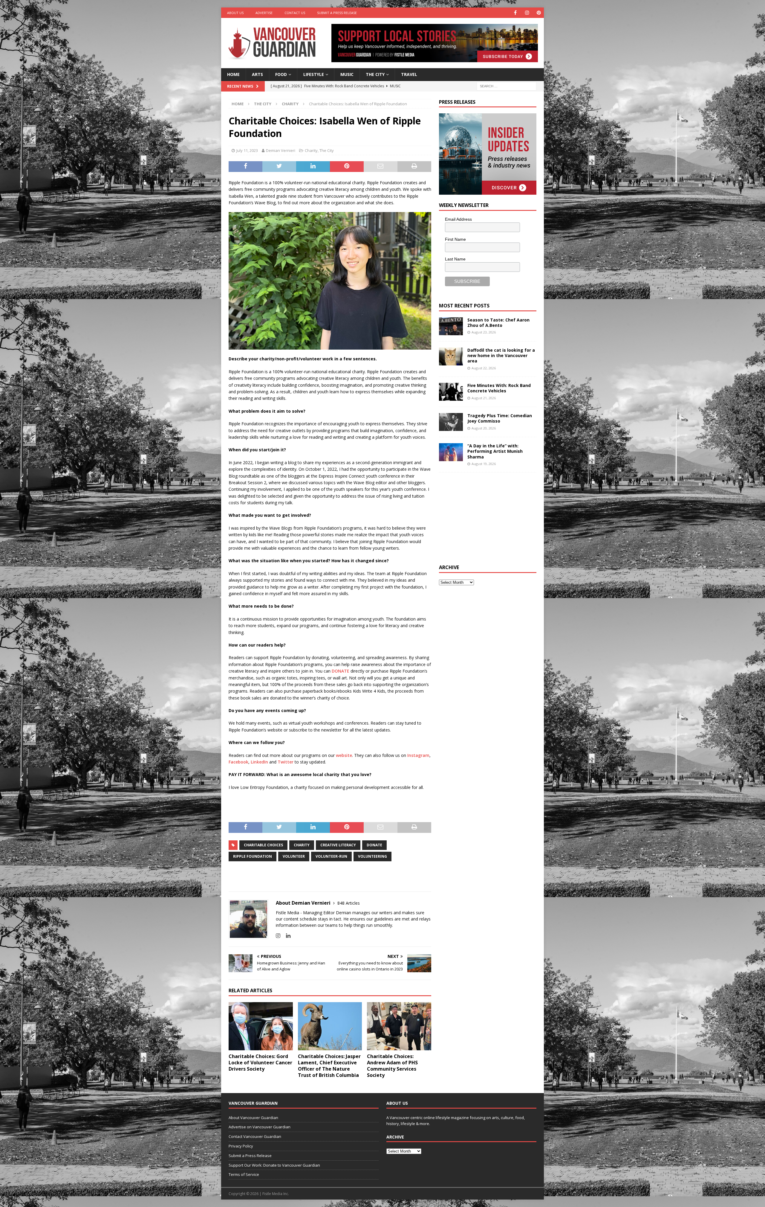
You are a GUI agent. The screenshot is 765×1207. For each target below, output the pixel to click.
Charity (311, 150)
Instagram (418, 755)
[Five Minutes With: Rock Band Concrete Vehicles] (451, 392)
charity (302, 845)
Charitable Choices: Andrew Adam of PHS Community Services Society (392, 1065)
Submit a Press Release (337, 12)
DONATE (340, 671)
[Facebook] (515, 12)
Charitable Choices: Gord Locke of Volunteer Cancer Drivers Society (260, 1062)
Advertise (264, 12)
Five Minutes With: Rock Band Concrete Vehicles (499, 388)
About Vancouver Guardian (253, 1117)
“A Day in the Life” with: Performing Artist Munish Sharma (495, 451)
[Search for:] (506, 86)
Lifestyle (313, 74)
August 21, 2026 (484, 398)
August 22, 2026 (484, 368)
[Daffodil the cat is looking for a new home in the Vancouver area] (451, 356)
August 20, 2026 (484, 428)
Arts (257, 74)
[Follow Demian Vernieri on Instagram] (278, 935)
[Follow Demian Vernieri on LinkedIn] (285, 935)
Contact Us (294, 12)
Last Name (455, 259)
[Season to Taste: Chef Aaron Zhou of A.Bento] (451, 326)
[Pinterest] (538, 12)
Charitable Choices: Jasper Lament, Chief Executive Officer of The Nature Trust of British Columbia (329, 1065)
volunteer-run (331, 856)
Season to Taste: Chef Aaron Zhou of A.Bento (498, 322)
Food (281, 74)
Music (347, 74)
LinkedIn (259, 762)
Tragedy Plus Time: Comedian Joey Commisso (499, 418)
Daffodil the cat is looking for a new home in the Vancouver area (501, 355)
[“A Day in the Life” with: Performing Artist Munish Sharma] (451, 452)
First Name (455, 239)
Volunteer (294, 856)
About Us (235, 12)
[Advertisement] (484, 517)
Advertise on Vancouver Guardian (259, 1127)
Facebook (238, 762)
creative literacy (338, 845)
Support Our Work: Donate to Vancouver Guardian (274, 1165)
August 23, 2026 (484, 332)
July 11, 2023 (247, 150)
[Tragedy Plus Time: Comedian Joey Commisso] (451, 422)
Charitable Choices (263, 845)
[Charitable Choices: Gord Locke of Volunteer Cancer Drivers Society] (261, 1026)
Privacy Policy (241, 1146)
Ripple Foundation (252, 856)
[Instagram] (527, 12)
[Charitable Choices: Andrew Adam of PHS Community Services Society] (399, 1026)
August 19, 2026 (484, 463)
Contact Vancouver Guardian (255, 1136)
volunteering (372, 856)
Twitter (285, 762)
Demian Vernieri (280, 150)
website (344, 755)
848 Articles (348, 903)
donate (374, 845)
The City (375, 74)
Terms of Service (244, 1174)
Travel (409, 74)
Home (233, 74)
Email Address (458, 219)
